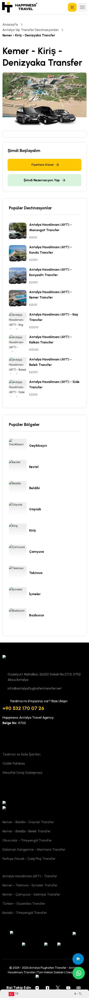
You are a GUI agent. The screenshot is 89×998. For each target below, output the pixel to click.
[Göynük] (19, 510)
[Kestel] (19, 468)
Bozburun (36, 615)
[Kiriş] (19, 531)
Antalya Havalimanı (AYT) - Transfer (29, 876)
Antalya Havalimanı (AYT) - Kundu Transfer (50, 249)
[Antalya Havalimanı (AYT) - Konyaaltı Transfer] (19, 276)
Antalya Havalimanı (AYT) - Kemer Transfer (50, 294)
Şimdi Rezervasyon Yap (42, 180)
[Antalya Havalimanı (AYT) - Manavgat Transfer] (19, 231)
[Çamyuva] (19, 553)
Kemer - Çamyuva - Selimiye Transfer (31, 894)
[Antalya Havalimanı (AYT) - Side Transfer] (19, 388)
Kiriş (32, 530)
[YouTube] (68, 987)
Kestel (33, 467)
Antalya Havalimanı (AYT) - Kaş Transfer (53, 317)
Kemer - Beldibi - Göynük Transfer (28, 822)
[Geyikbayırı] (19, 447)
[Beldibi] (19, 489)
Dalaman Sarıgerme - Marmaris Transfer (33, 849)
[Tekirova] (19, 574)
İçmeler (35, 594)
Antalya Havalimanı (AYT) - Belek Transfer (50, 362)
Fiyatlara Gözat (42, 165)
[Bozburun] (19, 616)
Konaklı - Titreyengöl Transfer (24, 913)
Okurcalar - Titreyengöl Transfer (27, 840)
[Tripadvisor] (79, 987)
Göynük (35, 509)
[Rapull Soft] (45, 977)
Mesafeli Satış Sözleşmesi (22, 773)
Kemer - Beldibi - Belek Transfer (26, 831)
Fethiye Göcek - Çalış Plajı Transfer (29, 859)
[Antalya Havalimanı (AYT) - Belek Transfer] (19, 365)
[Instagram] (37, 987)
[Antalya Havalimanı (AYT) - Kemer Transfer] (19, 298)
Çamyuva (36, 552)
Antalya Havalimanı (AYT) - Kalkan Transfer (50, 339)
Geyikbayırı (38, 446)
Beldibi (34, 488)
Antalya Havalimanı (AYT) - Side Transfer (54, 384)
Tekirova (35, 573)
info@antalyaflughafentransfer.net (35, 688)
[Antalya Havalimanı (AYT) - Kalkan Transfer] (19, 343)
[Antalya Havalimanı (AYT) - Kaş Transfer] (19, 320)
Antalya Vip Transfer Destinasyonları (30, 30)
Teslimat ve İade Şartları (21, 754)
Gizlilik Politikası (13, 763)
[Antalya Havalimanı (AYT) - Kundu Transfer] (19, 253)
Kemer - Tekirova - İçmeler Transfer (30, 885)
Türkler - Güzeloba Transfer (23, 903)
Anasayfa (10, 24)
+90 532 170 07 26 (23, 708)
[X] (58, 987)
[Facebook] (47, 987)
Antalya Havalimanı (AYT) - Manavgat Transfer (50, 227)
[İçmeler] (19, 595)
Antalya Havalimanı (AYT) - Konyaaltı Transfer (50, 272)
